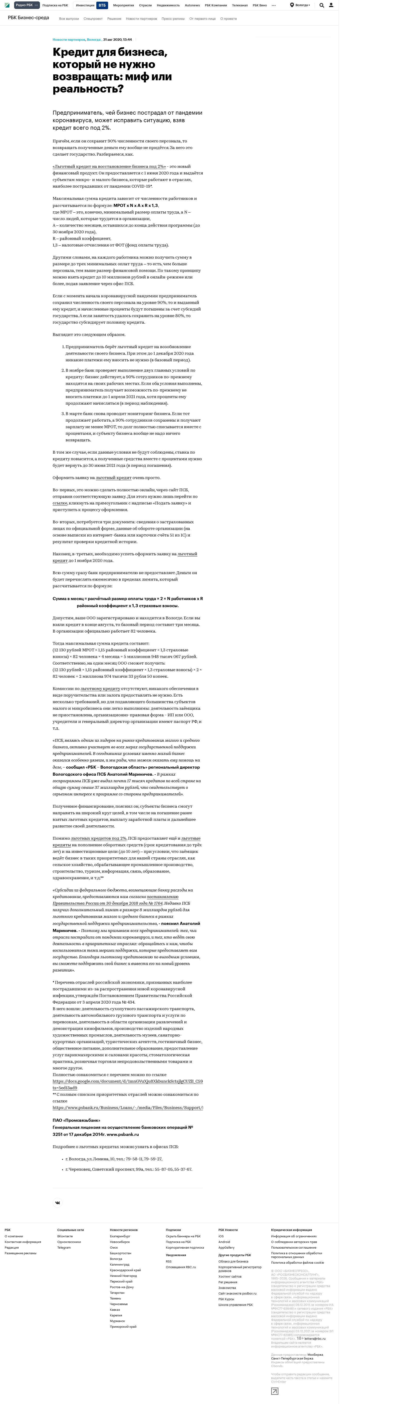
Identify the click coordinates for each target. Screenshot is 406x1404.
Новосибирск (120, 1241)
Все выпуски (69, 18)
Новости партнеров (141, 18)
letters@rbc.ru (315, 1338)
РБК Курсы (226, 1298)
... (274, 4)
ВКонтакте (65, 1235)
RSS (169, 1261)
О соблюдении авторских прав (294, 1241)
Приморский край (123, 1326)
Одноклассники (69, 1241)
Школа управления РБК (236, 1304)
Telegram (64, 1247)
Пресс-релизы (173, 18)
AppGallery (226, 1247)
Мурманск (117, 1320)
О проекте (228, 18)
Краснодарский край (125, 1269)
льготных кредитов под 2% (98, 839)
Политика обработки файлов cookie (297, 1262)
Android (224, 1241)
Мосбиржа (315, 1354)
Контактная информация (23, 1241)
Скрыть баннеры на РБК (183, 1235)
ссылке (60, 503)
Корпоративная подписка (185, 1247)
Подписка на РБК (178, 1241)
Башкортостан (120, 1252)
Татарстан (117, 1292)
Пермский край (121, 1281)
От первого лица (202, 18)
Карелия (116, 1314)
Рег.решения (228, 1281)
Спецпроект (93, 18)
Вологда (94, 39)
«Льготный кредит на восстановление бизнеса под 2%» (109, 167)
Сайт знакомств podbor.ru (238, 1293)
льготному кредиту (100, 689)
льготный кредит (114, 478)
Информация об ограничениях (294, 1235)
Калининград (119, 1264)
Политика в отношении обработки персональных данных (296, 1254)
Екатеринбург (120, 1235)
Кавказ (115, 1309)
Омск (114, 1247)
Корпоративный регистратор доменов (240, 1268)
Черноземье (119, 1303)
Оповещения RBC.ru (181, 1266)
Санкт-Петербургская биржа (292, 1358)
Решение (114, 18)
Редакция (12, 1247)
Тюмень (115, 1297)
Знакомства (227, 1287)
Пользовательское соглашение (293, 1247)
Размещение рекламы (20, 1252)
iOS (221, 1235)
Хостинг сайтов (230, 1276)
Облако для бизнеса (233, 1261)
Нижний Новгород (123, 1275)
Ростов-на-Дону (122, 1286)
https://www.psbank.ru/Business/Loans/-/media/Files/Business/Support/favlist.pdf (137, 1108)
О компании (14, 1235)
